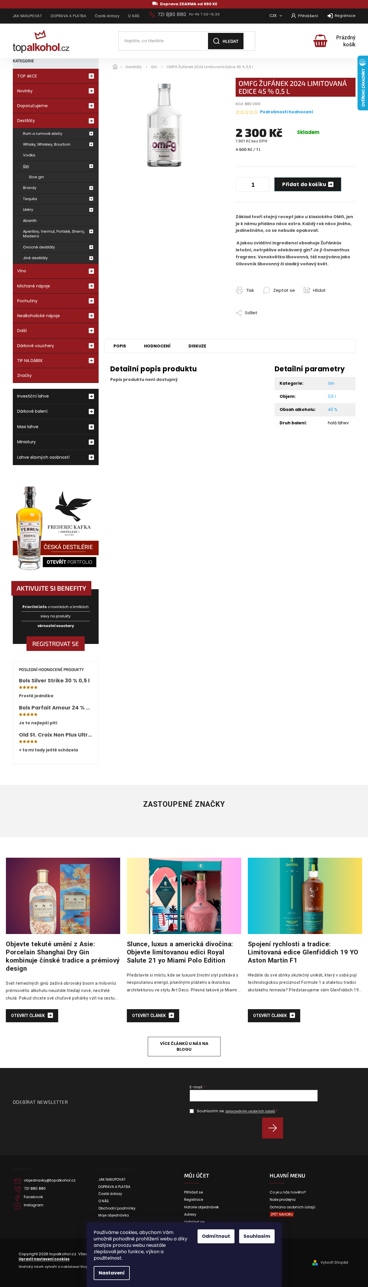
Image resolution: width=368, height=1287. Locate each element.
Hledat (231, 41)
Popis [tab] (119, 346)
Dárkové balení (32, 411)
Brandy (29, 187)
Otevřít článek (28, 1015)
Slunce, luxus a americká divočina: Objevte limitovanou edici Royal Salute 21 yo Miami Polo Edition (180, 952)
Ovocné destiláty (39, 247)
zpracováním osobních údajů (250, 1111)
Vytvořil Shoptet (334, 1262)
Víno (21, 271)
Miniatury (26, 442)
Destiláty (26, 120)
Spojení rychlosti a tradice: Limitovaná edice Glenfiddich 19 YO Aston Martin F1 (303, 952)
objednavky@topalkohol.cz (50, 1180)
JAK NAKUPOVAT (27, 15)
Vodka (29, 155)
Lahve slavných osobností (43, 457)
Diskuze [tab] (197, 346)
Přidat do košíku (304, 184)
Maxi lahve (27, 427)
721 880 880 (35, 1188)
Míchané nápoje (33, 286)
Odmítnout (216, 1236)
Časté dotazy (107, 15)
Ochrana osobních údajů (292, 1207)
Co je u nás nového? (288, 1192)
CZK (273, 15)
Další (22, 330)
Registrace (345, 15)
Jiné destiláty (35, 257)
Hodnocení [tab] (157, 346)
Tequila (30, 198)
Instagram (33, 1205)
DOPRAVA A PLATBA (68, 15)
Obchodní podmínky (117, 1208)
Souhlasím (256, 1236)
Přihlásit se (274, 1128)
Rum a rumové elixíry (42, 133)
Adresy (190, 1214)
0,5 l (332, 396)
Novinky (25, 91)
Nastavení (112, 1273)
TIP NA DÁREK (30, 360)
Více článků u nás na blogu (184, 1046)
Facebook (33, 1197)
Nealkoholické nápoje (38, 316)
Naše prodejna (283, 1199)
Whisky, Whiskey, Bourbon (46, 144)
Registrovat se (55, 643)
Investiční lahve (33, 396)
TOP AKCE (27, 76)
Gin (26, 166)
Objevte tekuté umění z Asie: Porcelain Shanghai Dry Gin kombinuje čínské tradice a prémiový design (63, 956)
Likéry (28, 209)
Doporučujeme (32, 106)
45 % (332, 409)
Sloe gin (36, 176)
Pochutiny (27, 301)
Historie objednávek (201, 1207)
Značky (24, 375)
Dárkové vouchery (35, 346)
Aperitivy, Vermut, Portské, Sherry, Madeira (54, 234)
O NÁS (134, 15)
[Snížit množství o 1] (241, 185)
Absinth (30, 220)
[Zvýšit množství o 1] (264, 185)
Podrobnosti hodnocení (286, 112)
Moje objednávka (113, 1215)
